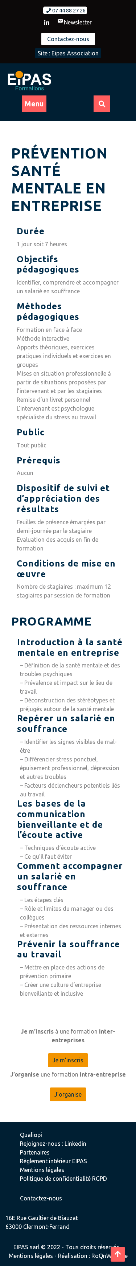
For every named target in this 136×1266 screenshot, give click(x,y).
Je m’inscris (68, 1060)
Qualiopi (31, 1135)
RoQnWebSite (109, 1256)
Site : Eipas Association (68, 53)
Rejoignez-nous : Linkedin (53, 1143)
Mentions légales (42, 1170)
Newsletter (78, 22)
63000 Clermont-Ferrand (37, 1226)
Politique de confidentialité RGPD (63, 1178)
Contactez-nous (68, 39)
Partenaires (35, 1152)
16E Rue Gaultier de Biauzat (41, 1218)
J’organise (68, 1094)
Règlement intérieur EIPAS (53, 1161)
